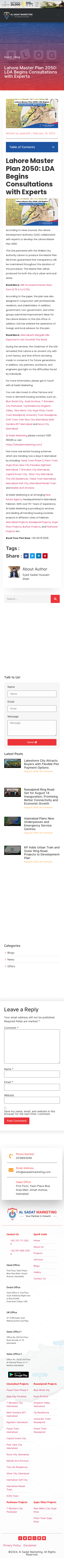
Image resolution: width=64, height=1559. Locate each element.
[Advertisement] (32, 640)
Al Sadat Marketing (16, 435)
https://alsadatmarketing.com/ (24, 444)
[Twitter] (25, 1538)
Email (11, 701)
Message (13, 716)
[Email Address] (11, 1170)
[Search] (55, 599)
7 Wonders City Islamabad (34, 469)
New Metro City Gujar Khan (29, 410)
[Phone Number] (11, 1156)
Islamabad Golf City (17, 483)
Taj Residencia (31, 406)
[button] (58, 15)
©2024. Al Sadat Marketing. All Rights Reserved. (32, 1553)
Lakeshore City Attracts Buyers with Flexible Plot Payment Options (41, 764)
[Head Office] (11, 1187)
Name (11, 687)
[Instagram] (34, 1538)
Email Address (25, 1168)
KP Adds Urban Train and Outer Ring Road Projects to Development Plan (42, 853)
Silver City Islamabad (41, 474)
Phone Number (25, 1154)
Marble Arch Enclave (22, 487)
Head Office (23, 1182)
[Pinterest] (44, 1538)
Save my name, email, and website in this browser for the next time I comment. (29, 1112)
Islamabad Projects (17, 522)
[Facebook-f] (20, 1538)
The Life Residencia (17, 478)
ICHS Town (12, 419)
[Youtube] (30, 1538)
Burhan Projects (31, 526)
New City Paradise (30, 465)
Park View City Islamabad (33, 419)
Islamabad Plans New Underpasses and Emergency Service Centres (39, 824)
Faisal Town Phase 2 (32, 460)
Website (9, 1095)
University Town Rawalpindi (41, 415)
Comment (11, 1027)
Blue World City (14, 401)
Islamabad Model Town (43, 483)
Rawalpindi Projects (39, 522)
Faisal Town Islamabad (42, 478)
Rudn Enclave (32, 401)
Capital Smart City (16, 474)
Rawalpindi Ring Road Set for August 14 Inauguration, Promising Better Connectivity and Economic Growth (41, 796)
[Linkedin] (39, 1538)
